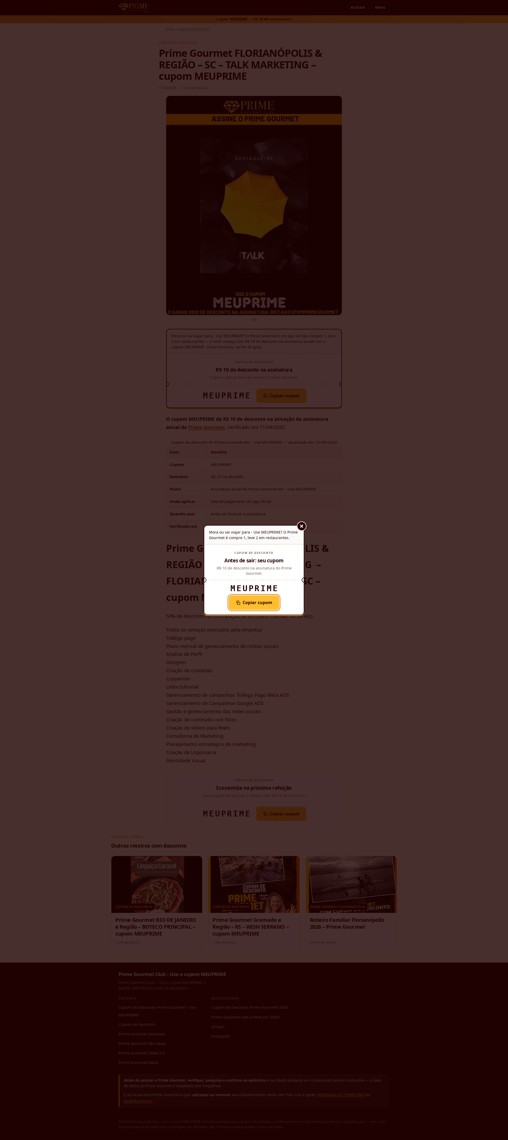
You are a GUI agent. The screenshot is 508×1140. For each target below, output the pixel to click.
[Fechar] (301, 526)
